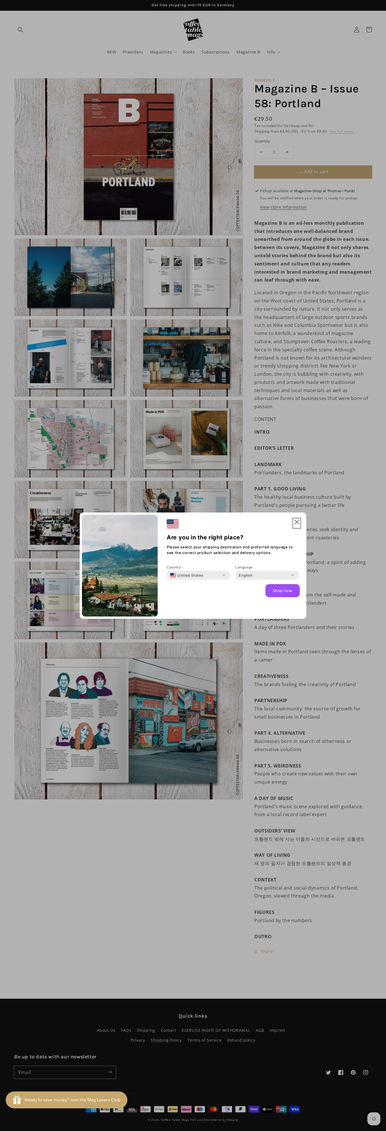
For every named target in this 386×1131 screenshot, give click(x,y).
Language (244, 567)
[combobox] (186, 575)
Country (174, 567)
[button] (297, 523)
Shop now (282, 590)
